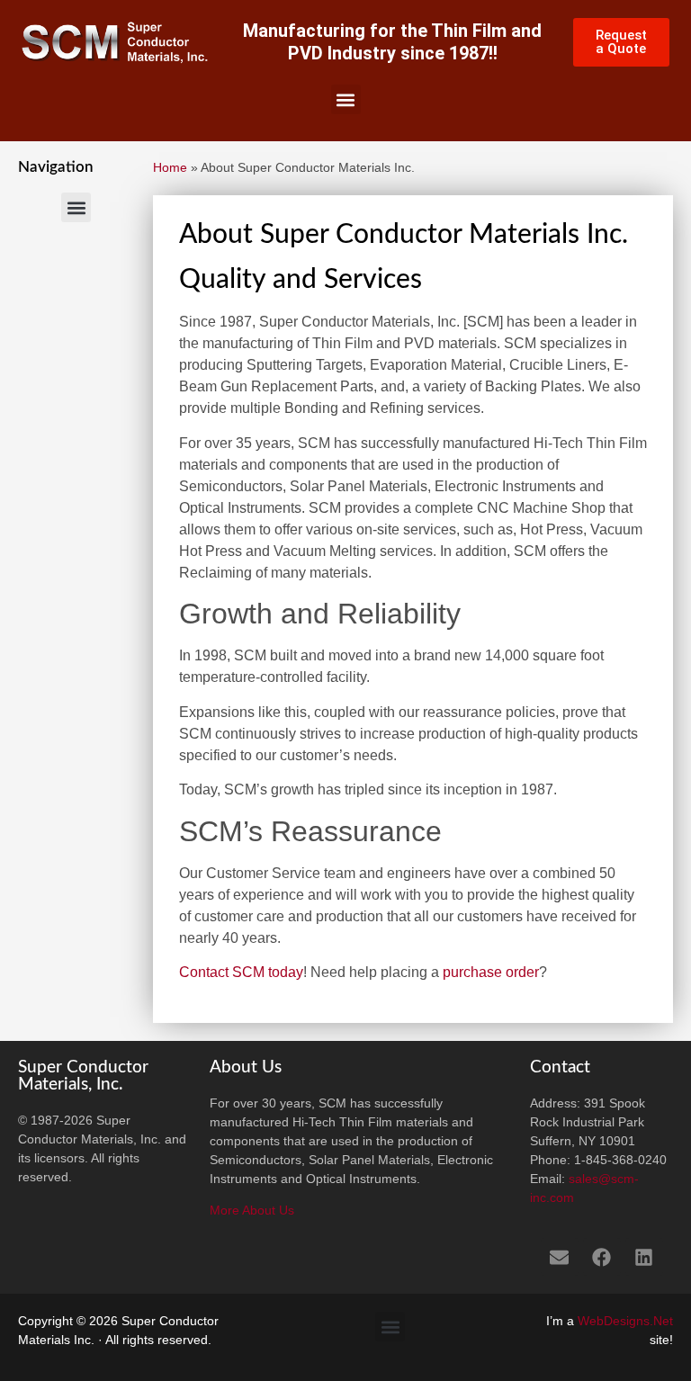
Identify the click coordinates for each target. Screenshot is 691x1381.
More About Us (252, 1210)
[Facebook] (602, 1257)
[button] (346, 99)
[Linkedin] (644, 1257)
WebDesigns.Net (625, 1321)
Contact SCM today (241, 972)
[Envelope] (560, 1257)
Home (170, 168)
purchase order (491, 972)
